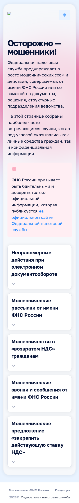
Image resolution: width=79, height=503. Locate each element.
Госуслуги (62, 490)
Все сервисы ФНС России (29, 490)
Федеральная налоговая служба (45, 497)
